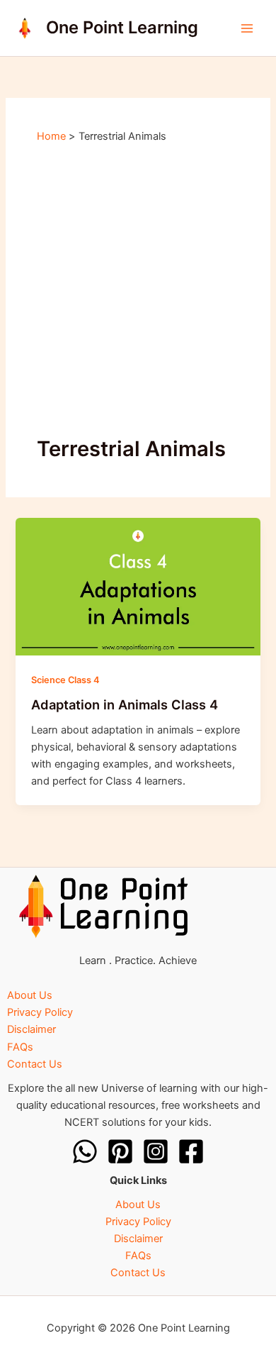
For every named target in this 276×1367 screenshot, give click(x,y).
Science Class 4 (65, 680)
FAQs (20, 1047)
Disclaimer (31, 1029)
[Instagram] (155, 1151)
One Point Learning (122, 27)
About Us (29, 995)
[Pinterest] (120, 1151)
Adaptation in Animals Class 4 (124, 704)
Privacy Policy (40, 1012)
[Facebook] (191, 1151)
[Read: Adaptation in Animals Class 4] (138, 586)
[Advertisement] (138, 289)
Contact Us (34, 1064)
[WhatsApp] (84, 1151)
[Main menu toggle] (247, 28)
